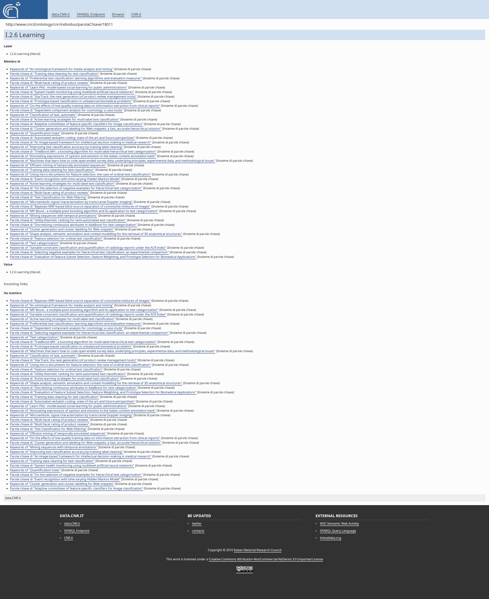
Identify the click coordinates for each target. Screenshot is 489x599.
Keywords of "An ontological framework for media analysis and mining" (61, 69)
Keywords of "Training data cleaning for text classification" (52, 170)
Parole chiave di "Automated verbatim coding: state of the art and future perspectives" (72, 138)
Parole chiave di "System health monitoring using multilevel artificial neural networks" (72, 92)
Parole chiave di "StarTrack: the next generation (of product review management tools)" (73, 96)
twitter (197, 523)
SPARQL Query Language (338, 531)
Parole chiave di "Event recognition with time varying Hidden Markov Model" (65, 179)
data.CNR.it (61, 14)
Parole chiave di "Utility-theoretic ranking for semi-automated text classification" (68, 220)
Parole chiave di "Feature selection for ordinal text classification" (56, 238)
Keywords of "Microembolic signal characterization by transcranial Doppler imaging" (71, 202)
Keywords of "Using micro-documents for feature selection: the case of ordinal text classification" (80, 174)
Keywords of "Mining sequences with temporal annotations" (53, 215)
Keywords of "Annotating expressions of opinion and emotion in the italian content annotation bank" (83, 156)
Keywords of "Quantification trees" (35, 133)
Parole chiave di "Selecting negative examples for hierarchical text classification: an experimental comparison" (89, 252)
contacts (198, 531)
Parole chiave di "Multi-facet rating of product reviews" (49, 83)
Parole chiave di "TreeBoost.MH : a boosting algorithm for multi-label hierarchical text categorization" (83, 151)
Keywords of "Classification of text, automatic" (43, 115)
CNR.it (136, 14)
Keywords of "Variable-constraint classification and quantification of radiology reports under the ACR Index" (88, 248)
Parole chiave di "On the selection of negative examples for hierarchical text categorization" (76, 188)
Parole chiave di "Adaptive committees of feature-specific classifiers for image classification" (76, 124)
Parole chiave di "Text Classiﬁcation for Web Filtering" (48, 197)
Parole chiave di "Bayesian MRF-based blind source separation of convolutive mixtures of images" (80, 206)
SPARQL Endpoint (91, 14)
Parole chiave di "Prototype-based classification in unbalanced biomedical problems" (71, 101)
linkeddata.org (330, 538)
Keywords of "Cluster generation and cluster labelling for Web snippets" (62, 229)
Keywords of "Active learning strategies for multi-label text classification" (62, 183)
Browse (118, 14)
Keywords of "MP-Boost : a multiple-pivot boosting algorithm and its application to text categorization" (84, 211)
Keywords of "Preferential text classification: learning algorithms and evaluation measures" (76, 78)
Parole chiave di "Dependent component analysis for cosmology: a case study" (66, 110)
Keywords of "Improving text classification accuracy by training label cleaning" (66, 147)
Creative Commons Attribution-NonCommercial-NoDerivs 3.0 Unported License (266, 559)
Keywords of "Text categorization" (34, 243)
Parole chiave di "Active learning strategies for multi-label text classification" (65, 119)
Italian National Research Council (257, 550)
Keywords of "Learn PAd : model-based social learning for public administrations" (68, 87)
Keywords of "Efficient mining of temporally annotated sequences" (58, 165)
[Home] (24, 9)
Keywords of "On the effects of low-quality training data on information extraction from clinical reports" (85, 106)
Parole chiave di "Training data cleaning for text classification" (54, 74)
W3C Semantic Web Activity (339, 523)
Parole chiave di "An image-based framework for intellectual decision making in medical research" (80, 142)
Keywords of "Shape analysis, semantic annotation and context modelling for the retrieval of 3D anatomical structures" (96, 234)
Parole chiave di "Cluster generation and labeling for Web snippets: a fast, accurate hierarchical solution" (85, 128)
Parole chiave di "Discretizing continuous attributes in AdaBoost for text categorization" (73, 225)
